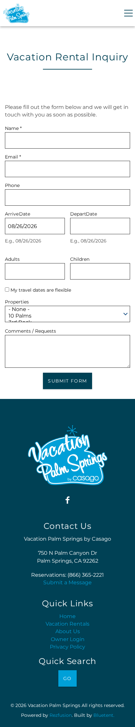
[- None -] (65, 309)
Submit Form (67, 381)
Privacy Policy (67, 647)
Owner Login (68, 639)
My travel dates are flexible (40, 290)
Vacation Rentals (67, 624)
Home (67, 616)
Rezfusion (60, 715)
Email (13, 156)
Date (24, 213)
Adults (12, 258)
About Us (67, 631)
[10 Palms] (65, 316)
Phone (12, 184)
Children (79, 258)
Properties (17, 301)
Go (67, 678)
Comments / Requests (30, 330)
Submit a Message (67, 582)
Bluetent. (103, 715)
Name (13, 127)
